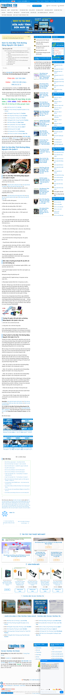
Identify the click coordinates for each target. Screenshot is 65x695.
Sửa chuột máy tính (58, 177)
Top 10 (42, 1)
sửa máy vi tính (11, 506)
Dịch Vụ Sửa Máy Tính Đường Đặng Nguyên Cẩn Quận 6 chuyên (18, 53)
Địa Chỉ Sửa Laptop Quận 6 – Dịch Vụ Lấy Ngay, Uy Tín (17, 432)
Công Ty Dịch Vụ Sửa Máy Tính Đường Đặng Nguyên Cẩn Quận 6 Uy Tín (18, 61)
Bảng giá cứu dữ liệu (59, 79)
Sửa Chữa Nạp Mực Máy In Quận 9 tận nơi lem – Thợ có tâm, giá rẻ (44, 113)
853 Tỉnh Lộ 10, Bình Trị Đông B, (17, 133)
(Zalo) (24, 82)
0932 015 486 (17, 82)
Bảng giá (51, 12)
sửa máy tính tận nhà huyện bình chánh (16, 195)
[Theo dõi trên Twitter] (19, 1)
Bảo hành (38, 659)
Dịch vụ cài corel (58, 209)
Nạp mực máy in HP (58, 105)
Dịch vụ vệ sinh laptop (57, 658)
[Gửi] (29, 68)
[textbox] (50, 692)
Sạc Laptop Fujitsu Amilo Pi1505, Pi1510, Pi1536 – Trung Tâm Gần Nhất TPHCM (32, 583)
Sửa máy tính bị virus (59, 152)
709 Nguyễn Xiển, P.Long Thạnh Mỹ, (17, 120)
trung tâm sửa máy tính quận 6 (24, 507)
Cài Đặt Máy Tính (58, 10)
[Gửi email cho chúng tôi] (20, 1)
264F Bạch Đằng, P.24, (15, 122)
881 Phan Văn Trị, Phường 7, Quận (17, 620)
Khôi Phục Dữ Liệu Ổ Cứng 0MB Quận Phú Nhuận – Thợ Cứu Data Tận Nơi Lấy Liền (44, 170)
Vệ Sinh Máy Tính (24, 10)
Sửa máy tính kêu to (58, 164)
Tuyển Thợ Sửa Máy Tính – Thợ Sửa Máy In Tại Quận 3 (16, 477)
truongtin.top (8, 658)
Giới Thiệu (58, 1)
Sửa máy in (10, 12)
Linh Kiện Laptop (49, 10)
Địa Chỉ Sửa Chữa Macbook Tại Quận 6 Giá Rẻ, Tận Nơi (8, 432)
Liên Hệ (62, 1)
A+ (47, 689)
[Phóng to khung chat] (60, 661)
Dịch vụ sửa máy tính (57, 651)
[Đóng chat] (62, 661)
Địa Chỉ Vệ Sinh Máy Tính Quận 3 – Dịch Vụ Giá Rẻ (15, 463)
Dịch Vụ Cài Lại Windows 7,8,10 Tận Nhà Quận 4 (15, 469)
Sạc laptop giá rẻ (58, 141)
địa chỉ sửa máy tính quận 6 (24, 502)
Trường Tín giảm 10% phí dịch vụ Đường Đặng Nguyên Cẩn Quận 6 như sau (18, 58)
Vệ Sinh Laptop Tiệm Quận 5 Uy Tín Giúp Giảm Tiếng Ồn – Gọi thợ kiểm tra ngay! (44, 180)
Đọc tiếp (7, 589)
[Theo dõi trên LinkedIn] (25, 1)
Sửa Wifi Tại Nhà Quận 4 (10, 467)
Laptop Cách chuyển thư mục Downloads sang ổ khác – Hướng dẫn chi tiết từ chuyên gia (44, 123)
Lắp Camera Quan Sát (43, 12)
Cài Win (3, 12)
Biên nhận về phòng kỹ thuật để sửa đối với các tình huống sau (17, 55)
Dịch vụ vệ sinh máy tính (57, 656)
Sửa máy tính (14, 10)
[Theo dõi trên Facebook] (16, 1)
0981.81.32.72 (16, 84)
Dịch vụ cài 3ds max (58, 215)
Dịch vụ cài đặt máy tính (57, 654)
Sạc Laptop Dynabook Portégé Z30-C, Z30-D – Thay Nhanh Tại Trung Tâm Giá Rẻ (58, 583)
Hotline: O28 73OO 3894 (6, 1)
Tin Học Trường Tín (36, 693)
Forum (38, 1)
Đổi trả (37, 656)
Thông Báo (47, 1)
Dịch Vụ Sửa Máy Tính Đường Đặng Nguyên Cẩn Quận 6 (16, 50)
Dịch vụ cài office (58, 204)
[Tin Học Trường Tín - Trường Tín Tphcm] (12, 6)
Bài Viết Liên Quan (11, 63)
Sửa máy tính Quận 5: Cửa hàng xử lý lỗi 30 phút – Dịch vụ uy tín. (44, 151)
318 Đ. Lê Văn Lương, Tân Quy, (16, 126)
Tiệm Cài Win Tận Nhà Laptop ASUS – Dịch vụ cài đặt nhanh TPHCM (44, 160)
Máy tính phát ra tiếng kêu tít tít (14, 184)
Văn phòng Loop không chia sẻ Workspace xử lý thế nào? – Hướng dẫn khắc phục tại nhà (44, 76)
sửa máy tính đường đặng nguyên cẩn (11, 505)
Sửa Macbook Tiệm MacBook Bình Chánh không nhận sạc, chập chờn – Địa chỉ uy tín (44, 191)
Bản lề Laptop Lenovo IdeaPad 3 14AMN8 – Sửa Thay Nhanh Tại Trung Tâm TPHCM (45, 583)
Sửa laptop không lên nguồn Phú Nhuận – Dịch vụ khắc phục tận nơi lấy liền (44, 211)
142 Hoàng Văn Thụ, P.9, (16, 131)
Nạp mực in (16, 12)
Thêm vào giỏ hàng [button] (20, 590)
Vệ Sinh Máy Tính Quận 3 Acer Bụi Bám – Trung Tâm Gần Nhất (43, 95)
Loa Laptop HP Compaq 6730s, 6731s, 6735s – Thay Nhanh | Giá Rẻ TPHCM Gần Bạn (20, 583)
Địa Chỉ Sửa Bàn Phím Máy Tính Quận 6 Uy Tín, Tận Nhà (27, 449)
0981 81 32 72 (16, 138)
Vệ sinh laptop (39, 10)
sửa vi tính (17, 506)
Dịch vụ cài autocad (58, 206)
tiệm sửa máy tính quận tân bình (15, 186)
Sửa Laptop (32, 10)
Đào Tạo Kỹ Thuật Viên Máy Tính (20, 15)
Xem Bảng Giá (9, 685)
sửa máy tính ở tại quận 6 (23, 505)
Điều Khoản (16, 685)
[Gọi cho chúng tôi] (21, 1)
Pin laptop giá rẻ (58, 139)
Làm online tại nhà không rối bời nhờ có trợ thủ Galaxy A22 (17, 492)
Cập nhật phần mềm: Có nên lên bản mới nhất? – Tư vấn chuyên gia (44, 133)
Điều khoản (38, 647)
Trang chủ (3, 10)
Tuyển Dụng (52, 1)
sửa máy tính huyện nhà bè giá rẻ (14, 401)
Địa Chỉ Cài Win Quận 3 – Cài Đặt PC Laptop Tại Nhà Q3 (16, 465)
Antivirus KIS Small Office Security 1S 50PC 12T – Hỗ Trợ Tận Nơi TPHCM (7, 583)
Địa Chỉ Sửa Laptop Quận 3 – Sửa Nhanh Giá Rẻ (15, 461)
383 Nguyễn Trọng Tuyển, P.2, (16, 113)
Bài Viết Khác (10, 64)
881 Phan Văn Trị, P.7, (14, 107)
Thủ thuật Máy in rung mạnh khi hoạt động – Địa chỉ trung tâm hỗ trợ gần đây (44, 104)
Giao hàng (38, 654)
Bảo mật (38, 650)
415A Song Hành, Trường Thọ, (16, 117)
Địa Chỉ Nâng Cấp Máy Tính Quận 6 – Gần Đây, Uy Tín (26, 432)
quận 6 (3, 503)
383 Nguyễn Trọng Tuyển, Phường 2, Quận (19, 626)
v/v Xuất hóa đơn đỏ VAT (36, 679)
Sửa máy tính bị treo (58, 158)
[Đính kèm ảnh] (41, 689)
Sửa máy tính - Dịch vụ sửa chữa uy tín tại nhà (17, 36)
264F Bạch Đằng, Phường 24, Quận (50, 620)
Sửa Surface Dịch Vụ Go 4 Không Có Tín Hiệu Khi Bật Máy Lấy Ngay (44, 86)
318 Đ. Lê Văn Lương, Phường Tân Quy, (50, 626)
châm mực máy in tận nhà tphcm (16, 403)
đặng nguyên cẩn (15, 502)
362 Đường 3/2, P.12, (14, 129)
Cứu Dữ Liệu (33, 12)
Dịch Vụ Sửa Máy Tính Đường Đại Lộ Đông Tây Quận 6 (8, 523)
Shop (8, 10)
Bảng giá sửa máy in (58, 69)
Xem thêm (48, 547)
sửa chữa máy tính (21, 503)
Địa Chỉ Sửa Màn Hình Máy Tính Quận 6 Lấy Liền (17, 449)
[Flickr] (27, 1)
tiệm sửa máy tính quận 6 (13, 507)
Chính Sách (22, 685)
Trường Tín (5, 36)
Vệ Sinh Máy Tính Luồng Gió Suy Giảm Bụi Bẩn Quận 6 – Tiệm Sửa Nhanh (44, 142)
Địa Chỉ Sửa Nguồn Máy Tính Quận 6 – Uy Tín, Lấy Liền (8, 449)
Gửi (61, 692)
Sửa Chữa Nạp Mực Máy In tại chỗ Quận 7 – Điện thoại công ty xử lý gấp (44, 201)
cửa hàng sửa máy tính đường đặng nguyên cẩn (19, 501)
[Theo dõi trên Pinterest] (22, 1)
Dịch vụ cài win (57, 202)
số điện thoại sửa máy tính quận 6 (11, 503)
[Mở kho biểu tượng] (62, 689)
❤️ (59, 689)
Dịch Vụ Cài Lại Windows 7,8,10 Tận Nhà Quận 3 (15, 471)
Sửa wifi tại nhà (25, 12)
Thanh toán (38, 652)
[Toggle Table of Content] (27, 49)
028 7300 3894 (20, 78)
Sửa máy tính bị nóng (59, 175)
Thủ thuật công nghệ (7, 15)
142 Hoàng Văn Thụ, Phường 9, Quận (50, 631)
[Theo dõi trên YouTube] (26, 1)
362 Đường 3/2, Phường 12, (48, 629)
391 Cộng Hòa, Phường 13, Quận (17, 115)
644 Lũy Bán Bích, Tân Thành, (16, 124)
